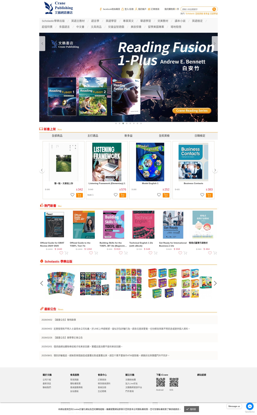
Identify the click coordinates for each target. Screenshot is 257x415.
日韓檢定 (200, 135)
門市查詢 (129, 391)
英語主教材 (78, 20)
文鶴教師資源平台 (133, 387)
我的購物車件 (171, 9)
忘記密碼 (102, 391)
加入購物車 (79, 195)
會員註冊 (102, 387)
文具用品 (96, 26)
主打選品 (92, 135)
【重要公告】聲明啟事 (65, 319)
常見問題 (74, 379)
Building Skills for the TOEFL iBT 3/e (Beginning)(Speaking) (113, 244)
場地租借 (176, 26)
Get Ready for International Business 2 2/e (173, 244)
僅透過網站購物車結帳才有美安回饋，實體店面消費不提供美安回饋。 (88, 346)
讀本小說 (180, 20)
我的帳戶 (142, 9)
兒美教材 (163, 20)
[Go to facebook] (250, 406)
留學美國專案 (156, 26)
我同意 (193, 409)
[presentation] (42, 43)
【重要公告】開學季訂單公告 (68, 337)
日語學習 (214, 13)
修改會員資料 (104, 383)
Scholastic (190, 13)
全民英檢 (199, 13)
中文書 (80, 26)
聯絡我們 (47, 387)
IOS (171, 390)
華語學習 (145, 20)
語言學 (95, 20)
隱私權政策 (75, 383)
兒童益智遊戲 (116, 26)
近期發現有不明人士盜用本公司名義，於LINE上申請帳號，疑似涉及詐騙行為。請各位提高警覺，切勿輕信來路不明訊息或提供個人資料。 (122, 328)
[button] (116, 123)
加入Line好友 (131, 383)
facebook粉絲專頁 (111, 9)
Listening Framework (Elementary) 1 (107, 183)
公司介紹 (47, 379)
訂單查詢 (155, 9)
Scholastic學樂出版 (53, 20)
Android (159, 390)
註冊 (131, 9)
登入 (127, 9)
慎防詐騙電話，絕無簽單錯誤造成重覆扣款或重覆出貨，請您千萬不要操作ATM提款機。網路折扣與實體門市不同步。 (112, 355)
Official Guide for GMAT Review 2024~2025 (52, 244)
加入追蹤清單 (72, 195)
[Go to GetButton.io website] (250, 412)
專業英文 (128, 20)
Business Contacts (193, 183)
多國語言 (64, 26)
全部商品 (57, 135)
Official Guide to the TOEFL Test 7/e (80, 244)
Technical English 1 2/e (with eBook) (141, 244)
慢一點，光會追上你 (63, 183)
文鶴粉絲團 (130, 379)
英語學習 (111, 20)
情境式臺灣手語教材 (198, 243)
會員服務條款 (76, 387)
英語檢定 (197, 20)
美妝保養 (136, 26)
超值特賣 (47, 26)
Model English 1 (150, 183)
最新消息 (47, 383)
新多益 (206, 13)
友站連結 (74, 391)
